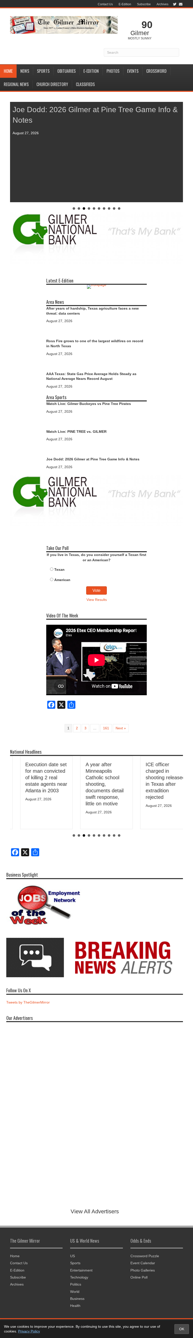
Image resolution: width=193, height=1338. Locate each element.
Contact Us (105, 4)
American (62, 580)
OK (181, 1329)
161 (106, 728)
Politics (75, 1284)
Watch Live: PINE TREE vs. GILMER (76, 432)
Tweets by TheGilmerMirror (28, 1002)
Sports (43, 71)
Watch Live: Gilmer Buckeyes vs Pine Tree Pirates (88, 404)
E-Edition (125, 4)
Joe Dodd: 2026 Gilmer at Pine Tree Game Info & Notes (92, 459)
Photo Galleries (142, 1270)
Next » (121, 728)
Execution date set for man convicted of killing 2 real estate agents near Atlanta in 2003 (36, 777)
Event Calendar (142, 1263)
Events (132, 71)
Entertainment (81, 1270)
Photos (113, 71)
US (72, 1256)
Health (75, 1306)
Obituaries (66, 71)
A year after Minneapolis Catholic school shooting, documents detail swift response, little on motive (94, 784)
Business (77, 1299)
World (74, 1292)
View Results (96, 600)
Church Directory (52, 84)
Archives (162, 4)
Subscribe (144, 4)
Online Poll (139, 1277)
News (24, 71)
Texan (59, 570)
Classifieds (85, 84)
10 (119, 208)
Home (8, 71)
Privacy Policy (29, 1331)
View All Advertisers (95, 1211)
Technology (79, 1277)
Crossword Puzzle (144, 1256)
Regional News (16, 84)
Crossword (156, 71)
